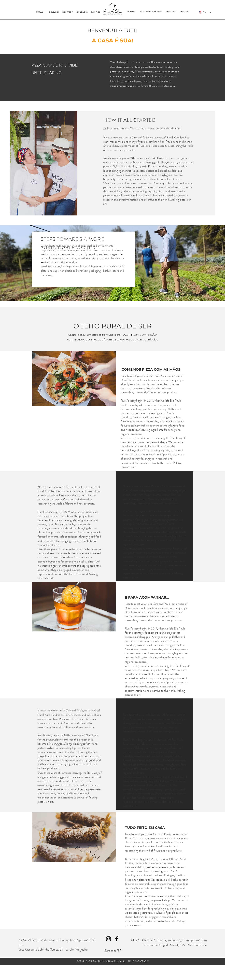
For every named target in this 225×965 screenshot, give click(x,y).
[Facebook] (116, 939)
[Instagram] (108, 939)
